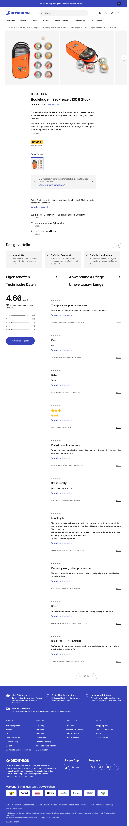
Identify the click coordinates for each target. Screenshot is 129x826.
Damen (23, 21)
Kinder (46, 21)
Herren (35, 21)
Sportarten (10, 21)
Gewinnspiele (102, 738)
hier (57, 818)
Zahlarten (40, 730)
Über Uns (70, 726)
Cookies (84, 805)
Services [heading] (40, 721)
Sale (92, 21)
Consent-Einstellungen (69, 805)
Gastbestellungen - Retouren (18, 750)
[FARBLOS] (37, 163)
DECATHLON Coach (104, 730)
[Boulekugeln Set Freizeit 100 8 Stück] (32, 58)
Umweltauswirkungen (87, 284)
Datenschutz (28, 805)
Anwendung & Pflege (86, 277)
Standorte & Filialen (74, 730)
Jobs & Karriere (72, 734)
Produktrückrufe (13, 738)
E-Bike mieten (42, 750)
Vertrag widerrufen (14, 808)
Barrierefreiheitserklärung (101, 805)
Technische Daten (21, 284)
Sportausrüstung (61, 21)
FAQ (7, 734)
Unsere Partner (72, 738)
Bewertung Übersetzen (62, 315)
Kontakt (9, 730)
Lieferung (40, 726)
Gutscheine (41, 738)
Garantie (9, 746)
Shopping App (102, 726)
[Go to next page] (95, 676)
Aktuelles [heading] (101, 721)
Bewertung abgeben (20, 341)
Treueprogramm (13, 726)
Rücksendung (12, 742)
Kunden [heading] (9, 721)
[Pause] (119, 4)
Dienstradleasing (43, 742)
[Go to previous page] (77, 676)
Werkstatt (40, 734)
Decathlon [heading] (71, 721)
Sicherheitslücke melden (46, 805)
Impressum (16, 805)
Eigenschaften (18, 277)
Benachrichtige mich (40, 207)
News (98, 734)
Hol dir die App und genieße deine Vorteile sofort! (61, 4)
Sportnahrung (79, 21)
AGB (7, 805)
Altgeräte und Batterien (46, 746)
